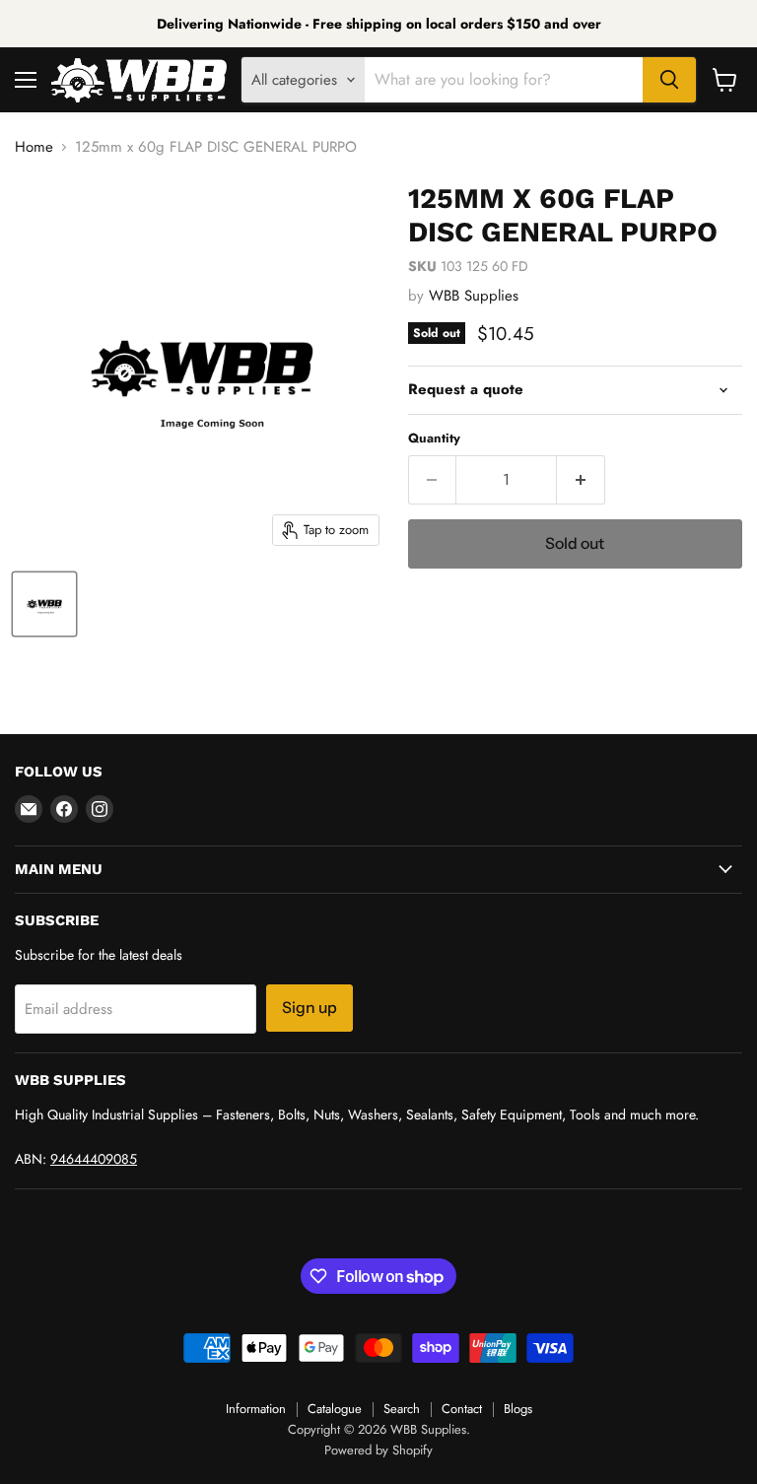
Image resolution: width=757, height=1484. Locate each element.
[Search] (669, 79)
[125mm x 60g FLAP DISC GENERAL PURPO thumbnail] (44, 604)
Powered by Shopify (378, 1450)
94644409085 (93, 1159)
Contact (462, 1408)
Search (401, 1408)
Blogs (518, 1408)
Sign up (309, 1007)
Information (256, 1408)
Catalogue (335, 1408)
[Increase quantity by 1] (581, 480)
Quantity (434, 438)
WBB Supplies (473, 295)
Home (34, 147)
